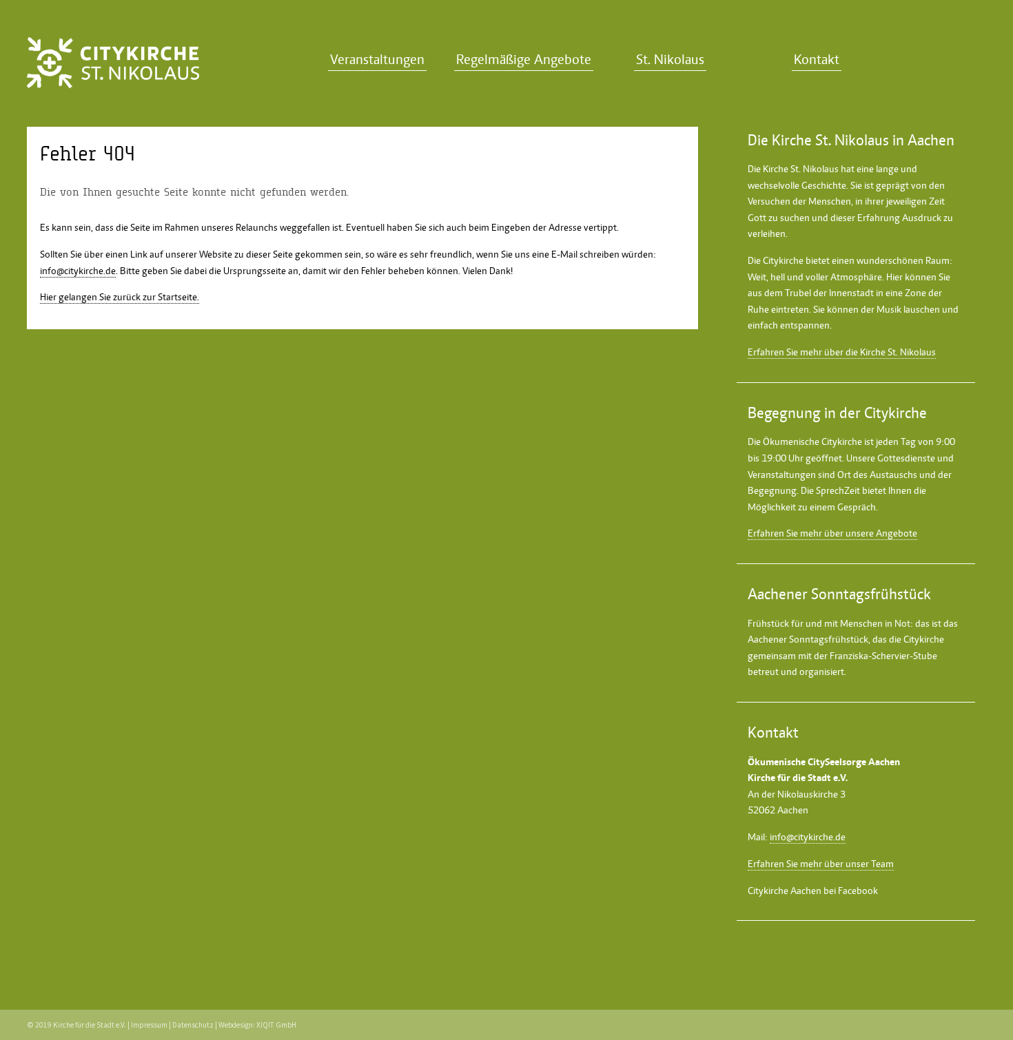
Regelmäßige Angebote (523, 59)
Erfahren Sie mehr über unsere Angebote (832, 533)
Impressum (149, 1025)
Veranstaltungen (377, 59)
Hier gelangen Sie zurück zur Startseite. (119, 297)
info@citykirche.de (78, 270)
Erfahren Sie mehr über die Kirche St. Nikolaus (842, 352)
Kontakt (816, 59)
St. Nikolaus (670, 59)
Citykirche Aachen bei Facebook (813, 890)
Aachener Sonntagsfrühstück (808, 639)
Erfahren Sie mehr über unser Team (821, 863)
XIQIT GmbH (276, 1025)
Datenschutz (193, 1025)
